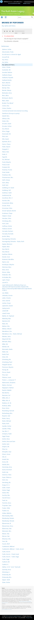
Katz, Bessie (5, 252)
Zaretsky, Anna (6, 569)
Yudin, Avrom (6, 551)
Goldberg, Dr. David (8, 188)
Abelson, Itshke (6, 49)
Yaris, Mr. (5, 541)
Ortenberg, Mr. (6, 359)
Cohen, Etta (5, 106)
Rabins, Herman (7, 385)
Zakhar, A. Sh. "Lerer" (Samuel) (11, 567)
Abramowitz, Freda (7, 52)
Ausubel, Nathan (7, 72)
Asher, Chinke (6, 67)
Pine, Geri (5, 375)
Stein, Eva (5, 480)
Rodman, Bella (6, 406)
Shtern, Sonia (6, 454)
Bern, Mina (5, 95)
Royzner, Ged (6, 416)
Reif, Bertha (5, 393)
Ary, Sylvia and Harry (8, 65)
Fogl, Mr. (4, 157)
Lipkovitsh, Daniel (7, 306)
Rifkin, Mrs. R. (6, 400)
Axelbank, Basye (7, 75)
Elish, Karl (5, 136)
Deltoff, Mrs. (6, 116)
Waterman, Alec (7, 528)
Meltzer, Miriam (6, 329)
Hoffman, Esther (7, 226)
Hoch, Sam (5, 223)
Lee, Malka (5, 293)
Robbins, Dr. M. (6, 403)
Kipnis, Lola (5, 262)
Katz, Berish (5, 249)
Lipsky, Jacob (6, 308)
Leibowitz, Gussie (7, 295)
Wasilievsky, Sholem (8, 518)
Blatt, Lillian (5, 100)
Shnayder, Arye (6, 452)
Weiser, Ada (5, 534)
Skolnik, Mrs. (6, 464)
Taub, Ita (4, 500)
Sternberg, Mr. (6, 482)
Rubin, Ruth (5, 423)
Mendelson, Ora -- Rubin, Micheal (12, 334)
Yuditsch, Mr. (6, 562)
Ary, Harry (5, 59)
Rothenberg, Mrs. (7, 413)
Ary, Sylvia (5, 62)
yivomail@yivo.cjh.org (6, 609)
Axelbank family (6, 80)
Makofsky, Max (6, 318)
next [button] (10, 31)
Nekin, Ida (5, 352)
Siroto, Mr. (5, 462)
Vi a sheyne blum (9, 36)
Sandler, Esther (6, 426)
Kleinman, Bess (6, 267)
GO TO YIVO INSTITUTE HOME (14, 3)
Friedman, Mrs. (6, 175)
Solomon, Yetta (6, 475)
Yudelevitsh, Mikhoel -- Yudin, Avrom (13, 549)
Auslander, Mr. (6, 70)
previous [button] (4, 31)
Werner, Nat (5, 536)
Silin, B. (4, 457)
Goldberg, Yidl (6, 190)
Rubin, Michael (6, 421)
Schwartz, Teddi (6, 434)
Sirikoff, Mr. (5, 459)
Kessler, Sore (6, 257)
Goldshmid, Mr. (6, 195)
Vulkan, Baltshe (6, 513)
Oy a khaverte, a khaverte (11, 41)
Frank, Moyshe (6, 162)
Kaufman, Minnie (7, 254)
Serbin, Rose (6, 439)
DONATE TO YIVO (26, 3)
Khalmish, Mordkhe (8, 259)
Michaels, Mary (6, 341)
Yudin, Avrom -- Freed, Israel (10, 554)
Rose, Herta (5, 408)
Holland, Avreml (7, 229)
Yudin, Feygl (5, 559)
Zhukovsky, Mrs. (7, 577)
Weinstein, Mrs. (6, 531)
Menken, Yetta (6, 336)
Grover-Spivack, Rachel (9, 211)
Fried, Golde (5, 172)
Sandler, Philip (6, 429)
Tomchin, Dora (6, 503)
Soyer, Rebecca (6, 477)
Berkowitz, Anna (7, 93)
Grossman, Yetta (7, 208)
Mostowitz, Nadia (7, 349)
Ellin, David (5, 139)
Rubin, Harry (6, 418)
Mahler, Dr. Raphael (8, 316)
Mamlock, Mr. (6, 321)
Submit (32, 17)
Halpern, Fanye (6, 216)
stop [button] (13, 31)
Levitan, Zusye (6, 303)
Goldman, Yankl (6, 193)
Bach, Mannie (6, 83)
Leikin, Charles (6, 298)
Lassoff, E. (5, 282)
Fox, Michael (5, 159)
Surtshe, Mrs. (6, 495)
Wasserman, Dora (7, 526)
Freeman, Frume (7, 170)
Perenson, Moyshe (7, 367)
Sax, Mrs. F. (5, 431)
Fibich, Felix (5, 152)
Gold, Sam (5, 185)
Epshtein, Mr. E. (6, 141)
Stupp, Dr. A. (6, 485)
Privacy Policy (29, 617)
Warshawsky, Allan (7, 516)
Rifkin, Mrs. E (6, 398)
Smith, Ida (5, 472)
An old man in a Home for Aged (11, 54)
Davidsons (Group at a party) (10, 113)
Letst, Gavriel (6, 300)
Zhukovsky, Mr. (6, 574)
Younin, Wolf (6, 544)
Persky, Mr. (5, 370)
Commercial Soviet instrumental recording (15, 111)
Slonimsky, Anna (7, 467)
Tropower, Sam (6, 505)
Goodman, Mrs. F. (7, 198)
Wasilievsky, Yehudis (8, 521)
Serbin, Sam (5, 444)
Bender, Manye (6, 90)
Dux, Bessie (5, 129)
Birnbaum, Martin (7, 98)
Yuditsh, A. (5, 564)
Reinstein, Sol (6, 395)
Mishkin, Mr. (5, 347)
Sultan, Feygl (6, 490)
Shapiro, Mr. (5, 446)
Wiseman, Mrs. (6, 539)
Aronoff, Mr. (5, 57)
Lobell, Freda (6, 313)
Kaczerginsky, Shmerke (9, 239)
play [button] (8, 31)
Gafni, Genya (6, 180)
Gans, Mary (5, 182)
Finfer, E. (4, 154)
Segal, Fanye (5, 436)
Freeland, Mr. (6, 167)
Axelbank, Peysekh (7, 77)
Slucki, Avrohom (7, 470)
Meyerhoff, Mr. (6, 339)
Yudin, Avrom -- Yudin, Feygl (10, 557)
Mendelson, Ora (7, 331)
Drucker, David (6, 123)
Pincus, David (6, 372)
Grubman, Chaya (7, 213)
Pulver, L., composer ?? (9, 380)
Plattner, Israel (6, 377)
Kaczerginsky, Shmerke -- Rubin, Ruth (13, 241)
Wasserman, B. (6, 523)
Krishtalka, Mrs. (6, 277)
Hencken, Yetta (6, 218)
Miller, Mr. (5, 344)
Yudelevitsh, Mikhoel (8, 546)
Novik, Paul (5, 354)
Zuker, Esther (6, 582)
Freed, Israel (5, 165)
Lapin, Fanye (6, 280)
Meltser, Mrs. (6, 326)
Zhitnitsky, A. (6, 572)
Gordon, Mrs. (6, 200)
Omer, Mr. (5, 357)
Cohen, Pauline (6, 108)
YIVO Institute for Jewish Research (14, 616)
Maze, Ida (5, 324)
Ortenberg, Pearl (7, 362)
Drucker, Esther (7, 126)
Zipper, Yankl (6, 580)
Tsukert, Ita (5, 510)
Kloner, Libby (6, 272)
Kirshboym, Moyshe (8, 264)
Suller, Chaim (6, 487)
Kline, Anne (5, 270)
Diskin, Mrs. (5, 121)
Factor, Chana (6, 144)
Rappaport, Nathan (8, 388)
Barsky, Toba (6, 88)
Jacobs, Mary (6, 236)
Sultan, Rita (5, 493)
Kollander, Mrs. (6, 275)
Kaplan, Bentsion (7, 244)
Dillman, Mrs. (6, 118)
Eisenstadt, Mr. (6, 134)
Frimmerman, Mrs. (7, 177)
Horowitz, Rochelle (7, 234)
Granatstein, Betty (7, 203)
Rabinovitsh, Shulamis (8, 382)
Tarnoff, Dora (6, 498)
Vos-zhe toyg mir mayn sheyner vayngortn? (16, 38)
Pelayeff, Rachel (7, 364)
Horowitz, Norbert (7, 231)
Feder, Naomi (6, 147)
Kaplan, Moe (6, 246)
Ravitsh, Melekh (6, 390)
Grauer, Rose (6, 205)
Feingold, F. (5, 149)
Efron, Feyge (5, 131)
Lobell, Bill (5, 311)
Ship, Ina (4, 449)
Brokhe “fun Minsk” (8, 103)
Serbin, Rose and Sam (8, 441)
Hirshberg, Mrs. (6, 221)
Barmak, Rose (6, 85)
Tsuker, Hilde (6, 508)
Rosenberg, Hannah (8, 411)
